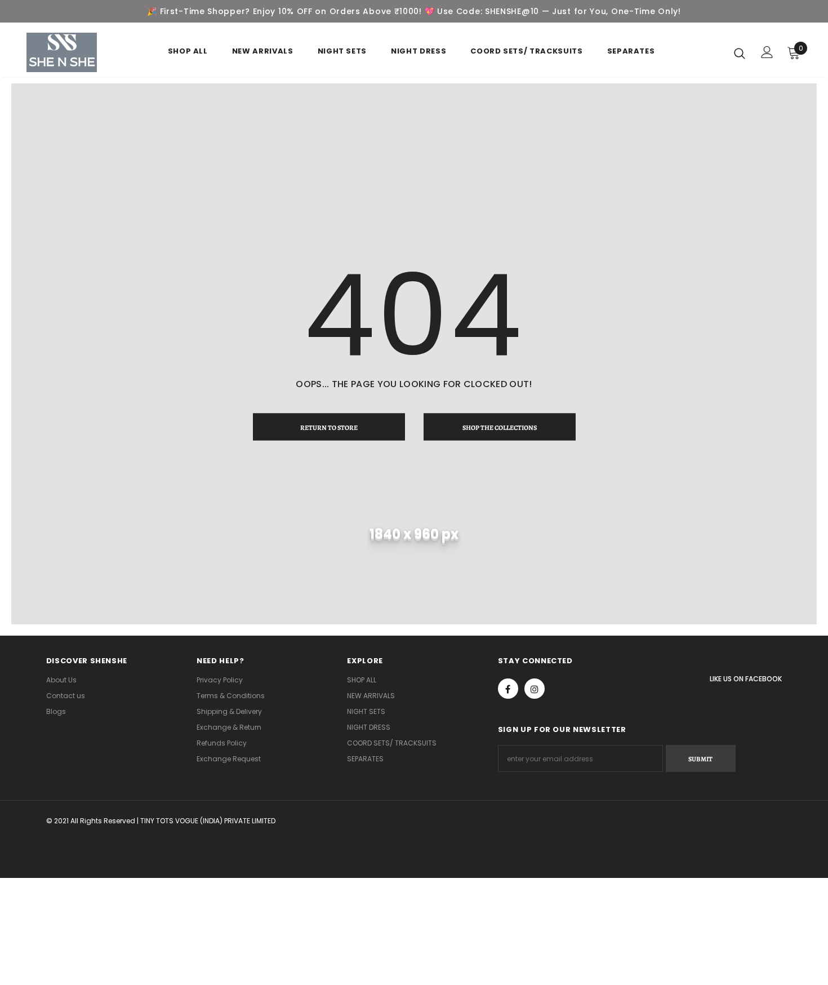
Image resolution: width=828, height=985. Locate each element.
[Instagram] (534, 688)
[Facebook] (508, 688)
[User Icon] (767, 52)
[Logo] (61, 52)
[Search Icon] (739, 53)
